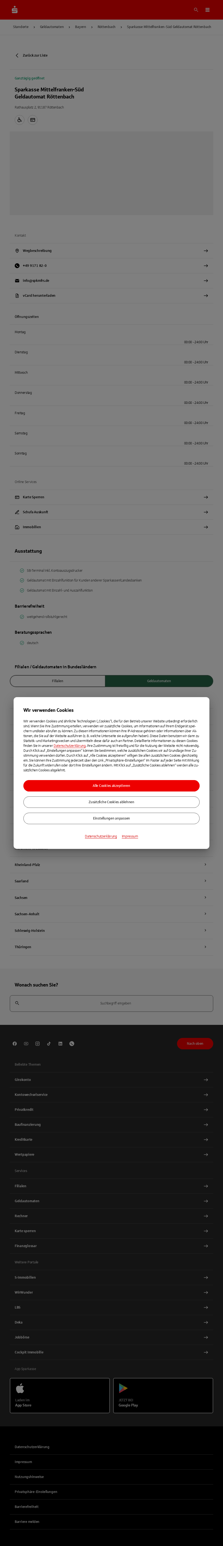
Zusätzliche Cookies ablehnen (111, 802)
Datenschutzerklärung (70, 746)
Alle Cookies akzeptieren (111, 786)
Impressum (130, 836)
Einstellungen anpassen (111, 818)
